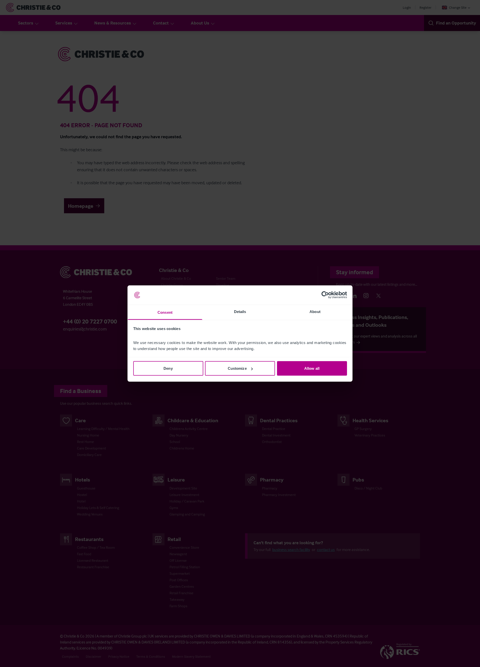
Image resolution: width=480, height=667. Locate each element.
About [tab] (315, 311)
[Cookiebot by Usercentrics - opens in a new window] (325, 295)
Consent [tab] (165, 312)
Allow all (312, 368)
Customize (237, 368)
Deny (168, 368)
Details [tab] (240, 311)
